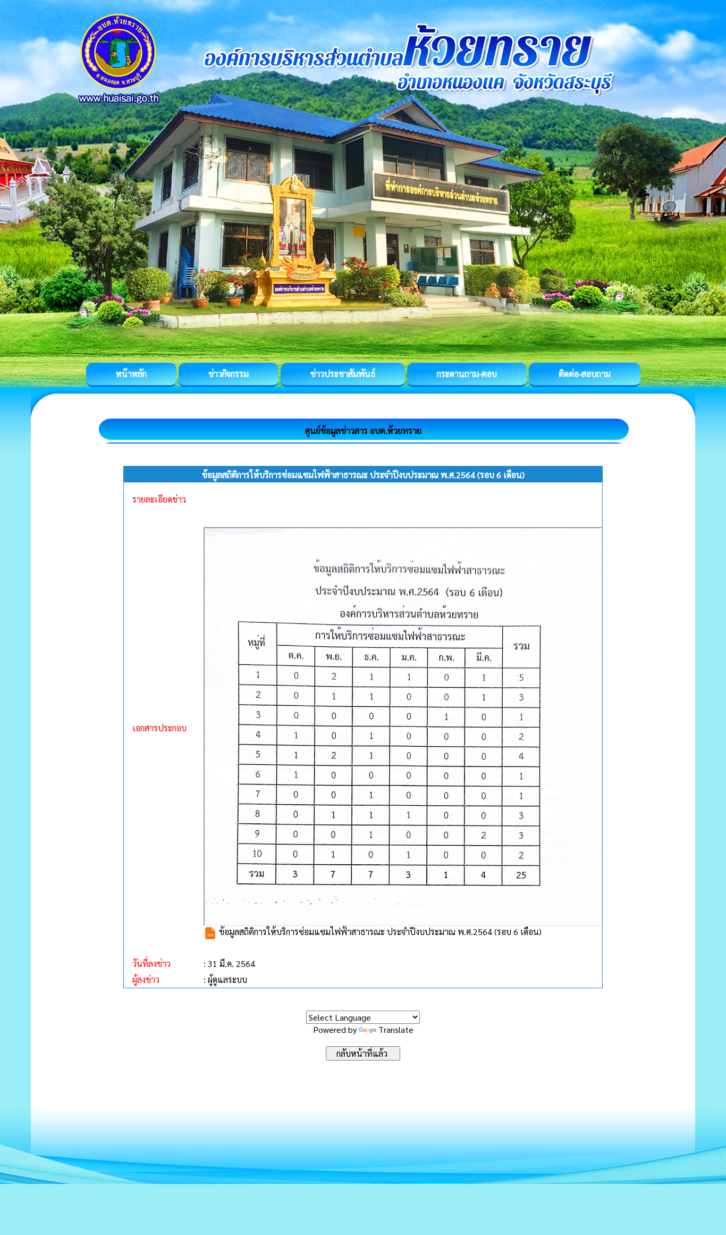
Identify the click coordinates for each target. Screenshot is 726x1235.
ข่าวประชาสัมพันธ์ (342, 373)
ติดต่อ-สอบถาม (585, 373)
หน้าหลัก (131, 373)
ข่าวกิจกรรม (228, 373)
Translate (395, 1029)
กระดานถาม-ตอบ (467, 373)
